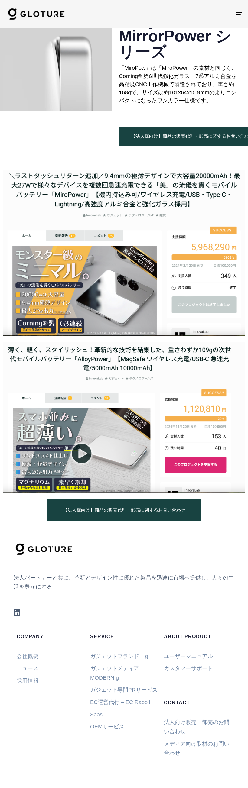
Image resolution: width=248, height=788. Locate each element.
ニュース (27, 668)
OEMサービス (108, 727)
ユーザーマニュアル (188, 656)
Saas (96, 715)
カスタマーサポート (188, 668)
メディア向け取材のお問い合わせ (196, 748)
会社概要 (27, 656)
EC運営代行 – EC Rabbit (120, 702)
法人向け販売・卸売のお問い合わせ (196, 727)
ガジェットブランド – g (119, 656)
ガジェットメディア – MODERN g (117, 673)
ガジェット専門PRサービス (124, 690)
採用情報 (27, 681)
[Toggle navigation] (202, 14)
